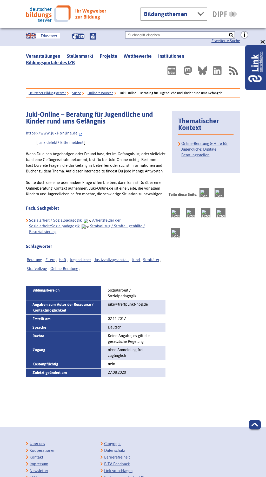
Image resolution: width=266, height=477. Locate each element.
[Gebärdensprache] (78, 36)
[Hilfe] (244, 35)
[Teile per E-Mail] (220, 212)
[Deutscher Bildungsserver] (66, 13)
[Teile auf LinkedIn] (205, 212)
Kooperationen (42, 450)
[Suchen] (231, 35)
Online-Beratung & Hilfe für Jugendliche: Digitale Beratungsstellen (204, 149)
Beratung (34, 259)
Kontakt (36, 457)
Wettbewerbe (138, 56)
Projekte (108, 56)
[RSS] (233, 70)
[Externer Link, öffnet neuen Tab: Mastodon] (188, 70)
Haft (62, 259)
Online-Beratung (64, 268)
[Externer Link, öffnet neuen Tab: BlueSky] (202, 70)
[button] (255, 424)
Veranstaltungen (43, 56)
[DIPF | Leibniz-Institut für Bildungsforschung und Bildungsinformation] (225, 14)
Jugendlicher (80, 259)
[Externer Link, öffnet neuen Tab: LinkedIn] (217, 70)
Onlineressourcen (100, 93)
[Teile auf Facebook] (219, 192)
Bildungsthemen (165, 14)
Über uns (37, 443)
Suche (76, 93)
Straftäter (151, 259)
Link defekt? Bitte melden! (60, 142)
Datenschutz (114, 450)
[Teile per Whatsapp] (190, 212)
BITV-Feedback (117, 464)
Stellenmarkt (80, 56)
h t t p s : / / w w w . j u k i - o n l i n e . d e (51, 133)
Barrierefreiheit (117, 457)
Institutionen (171, 56)
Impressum (39, 464)
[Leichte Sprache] (93, 36)
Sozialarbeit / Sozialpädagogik (55, 220)
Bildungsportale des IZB (50, 62)
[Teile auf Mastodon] (204, 192)
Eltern (50, 259)
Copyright (112, 443)
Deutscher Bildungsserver (47, 93)
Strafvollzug (37, 268)
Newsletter (39, 470)
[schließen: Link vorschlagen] (263, 42)
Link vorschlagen (118, 470)
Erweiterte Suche (225, 40)
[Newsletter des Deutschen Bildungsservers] (171, 70)
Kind (136, 259)
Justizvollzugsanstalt (111, 259)
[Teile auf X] (175, 212)
